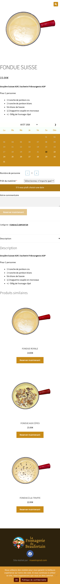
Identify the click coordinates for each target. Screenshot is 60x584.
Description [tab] (5, 238)
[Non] (56, 575)
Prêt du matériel (8, 180)
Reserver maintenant (13, 212)
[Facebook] (30, 553)
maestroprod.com (38, 560)
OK (16, 580)
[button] (56, 4)
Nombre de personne (10, 173)
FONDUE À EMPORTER (19, 224)
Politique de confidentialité (34, 580)
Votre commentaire (9, 195)
